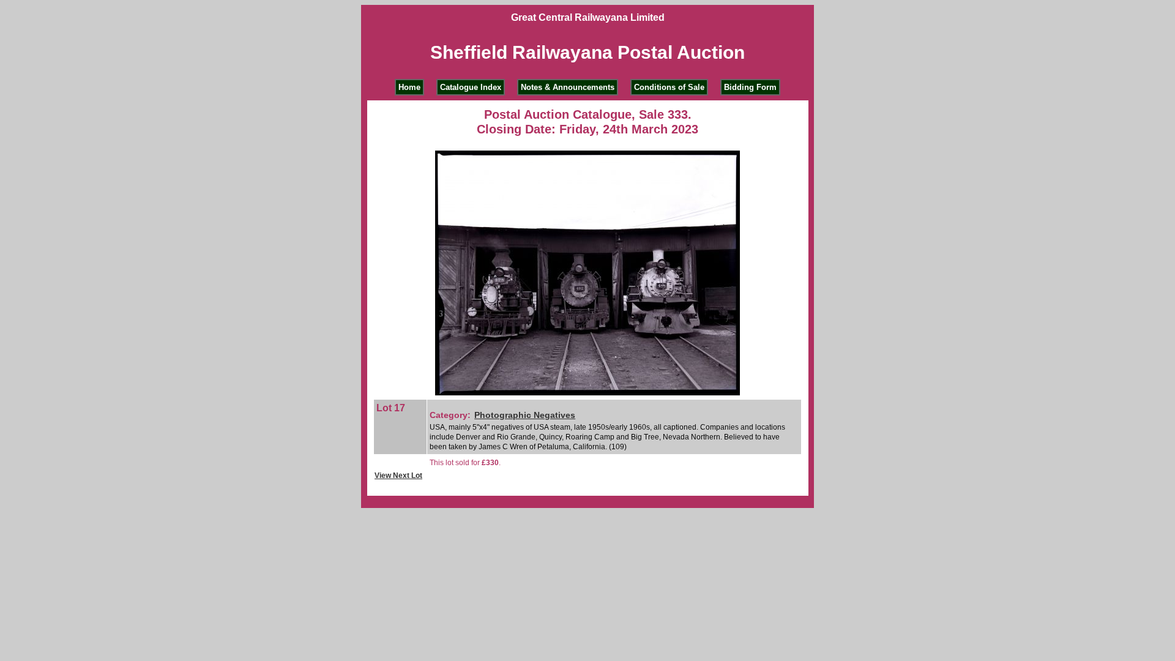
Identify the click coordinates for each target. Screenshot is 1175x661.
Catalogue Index (470, 87)
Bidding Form (750, 87)
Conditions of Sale (669, 87)
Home (409, 87)
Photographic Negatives (524, 415)
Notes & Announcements (567, 87)
